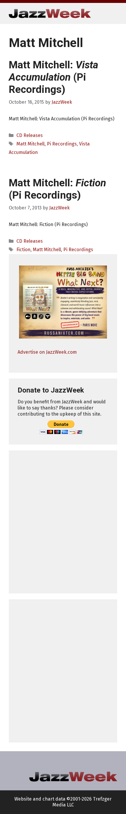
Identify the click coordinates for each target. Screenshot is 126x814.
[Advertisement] (63, 522)
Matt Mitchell (30, 144)
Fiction (23, 249)
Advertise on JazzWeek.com (47, 352)
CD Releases (29, 135)
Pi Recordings (62, 144)
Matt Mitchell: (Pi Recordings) (53, 77)
